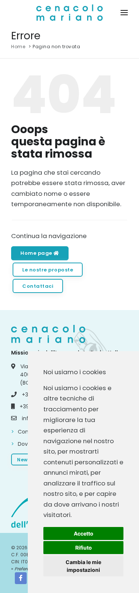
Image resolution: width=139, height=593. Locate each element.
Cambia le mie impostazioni (83, 566)
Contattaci (37, 286)
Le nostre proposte (47, 269)
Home (18, 46)
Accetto (83, 533)
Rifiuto (83, 547)
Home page (36, 253)
